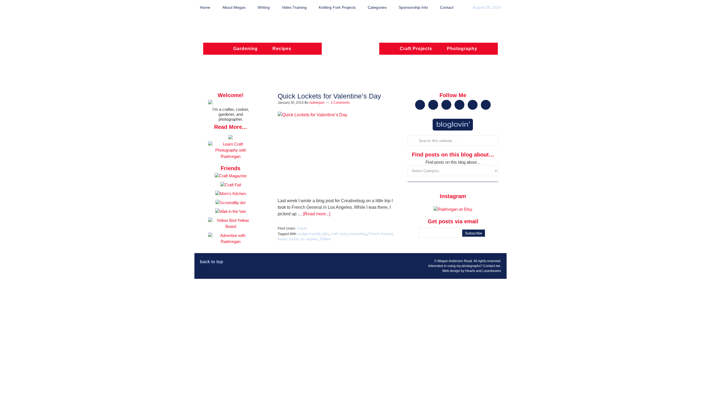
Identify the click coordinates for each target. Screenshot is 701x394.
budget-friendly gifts (313, 234)
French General (381, 234)
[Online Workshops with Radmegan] (230, 137)
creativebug (358, 234)
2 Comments (340, 103)
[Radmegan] (350, 51)
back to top (211, 261)
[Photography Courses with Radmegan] (230, 156)
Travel (302, 228)
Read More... (230, 127)
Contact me (491, 266)
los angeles (309, 239)
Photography (462, 48)
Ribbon (325, 239)
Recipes (281, 48)
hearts (283, 239)
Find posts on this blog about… (453, 162)
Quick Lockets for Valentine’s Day (329, 96)
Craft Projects (416, 48)
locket (294, 239)
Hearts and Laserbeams (483, 271)
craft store (339, 234)
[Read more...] (316, 214)
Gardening (245, 48)
